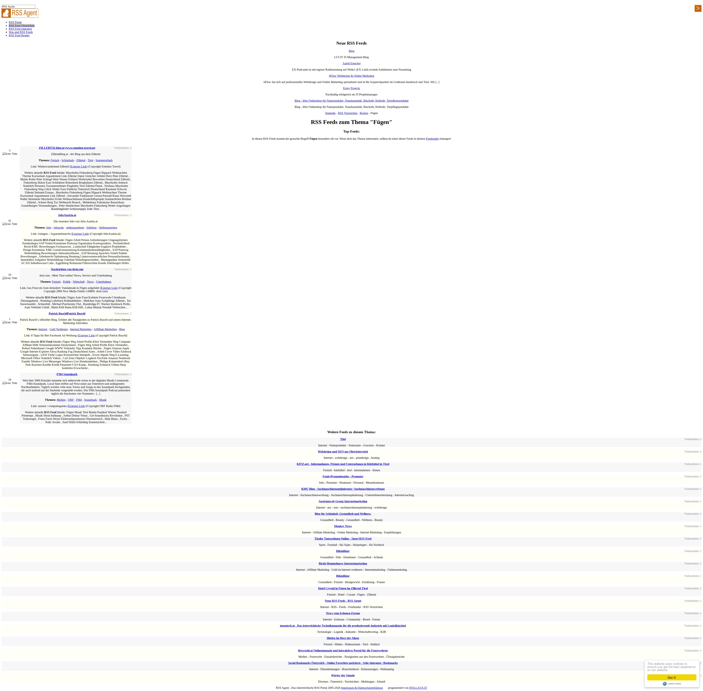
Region (364, 113)
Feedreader (432, 138)
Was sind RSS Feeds (21, 32)
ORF (71, 399)
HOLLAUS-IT (418, 687)
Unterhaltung (103, 281)
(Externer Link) (79, 166)
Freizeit (55, 160)
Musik (103, 399)
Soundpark (90, 399)
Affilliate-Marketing (105, 329)
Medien (61, 399)
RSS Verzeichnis (347, 113)
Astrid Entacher (352, 63)
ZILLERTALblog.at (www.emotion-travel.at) (67, 147)
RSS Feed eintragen (20, 28)
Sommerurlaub (104, 160)
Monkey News (343, 526)
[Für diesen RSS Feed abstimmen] (9, 153)
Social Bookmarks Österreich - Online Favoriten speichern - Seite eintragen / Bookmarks (343, 662)
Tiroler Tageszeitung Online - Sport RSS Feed (343, 538)
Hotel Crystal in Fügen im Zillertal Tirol (343, 588)
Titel (343, 439)
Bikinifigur (343, 551)
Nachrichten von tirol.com (67, 269)
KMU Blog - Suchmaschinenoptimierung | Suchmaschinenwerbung (343, 488)
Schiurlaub (68, 160)
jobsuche (59, 227)
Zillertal (80, 160)
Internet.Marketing (81, 329)
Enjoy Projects (351, 88)
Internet (42, 329)
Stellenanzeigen (108, 227)
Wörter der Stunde (343, 675)
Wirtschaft (79, 281)
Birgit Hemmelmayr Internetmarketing (343, 563)
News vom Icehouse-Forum (343, 613)
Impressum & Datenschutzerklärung (362, 687)
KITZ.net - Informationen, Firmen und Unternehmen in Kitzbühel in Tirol (343, 464)
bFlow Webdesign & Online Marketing (351, 75)
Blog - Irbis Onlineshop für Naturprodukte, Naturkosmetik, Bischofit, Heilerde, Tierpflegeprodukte (352, 100)
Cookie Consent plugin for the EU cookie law (672, 684)
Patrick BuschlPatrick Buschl (67, 313)
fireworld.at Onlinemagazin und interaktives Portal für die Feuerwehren (343, 650)
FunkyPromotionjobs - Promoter (343, 476)
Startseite (330, 113)
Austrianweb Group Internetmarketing (343, 501)
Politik (66, 281)
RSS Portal (15, 22)
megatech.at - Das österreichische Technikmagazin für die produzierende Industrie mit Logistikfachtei (343, 625)
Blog (351, 50)
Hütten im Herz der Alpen (343, 638)
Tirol (90, 160)
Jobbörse (91, 227)
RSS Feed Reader (19, 35)
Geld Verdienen (59, 329)
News (90, 281)
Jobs (48, 227)
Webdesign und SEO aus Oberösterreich (343, 451)
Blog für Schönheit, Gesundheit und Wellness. (343, 513)
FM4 (79, 399)
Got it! (672, 677)
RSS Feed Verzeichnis (22, 25)
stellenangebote (75, 227)
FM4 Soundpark (67, 374)
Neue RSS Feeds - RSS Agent (343, 600)
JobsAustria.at (67, 215)
